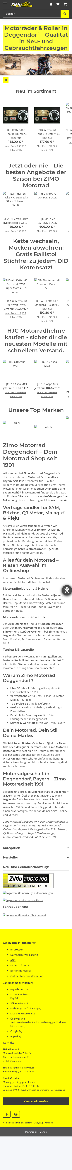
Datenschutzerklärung (24, 955)
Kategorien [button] (11, 848)
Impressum (17, 949)
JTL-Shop (42, 1131)
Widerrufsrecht (19, 965)
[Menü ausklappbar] (5, 2)
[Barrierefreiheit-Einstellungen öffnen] (67, 590)
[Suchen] (65, 14)
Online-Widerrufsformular (26, 976)
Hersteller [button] (10, 857)
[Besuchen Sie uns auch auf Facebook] (7, 1114)
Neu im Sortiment (36, 91)
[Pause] (5, 80)
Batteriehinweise (20, 970)
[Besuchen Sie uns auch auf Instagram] (16, 1114)
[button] (51, 4)
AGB (13, 960)
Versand (48, 1122)
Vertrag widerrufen (36, 1101)
